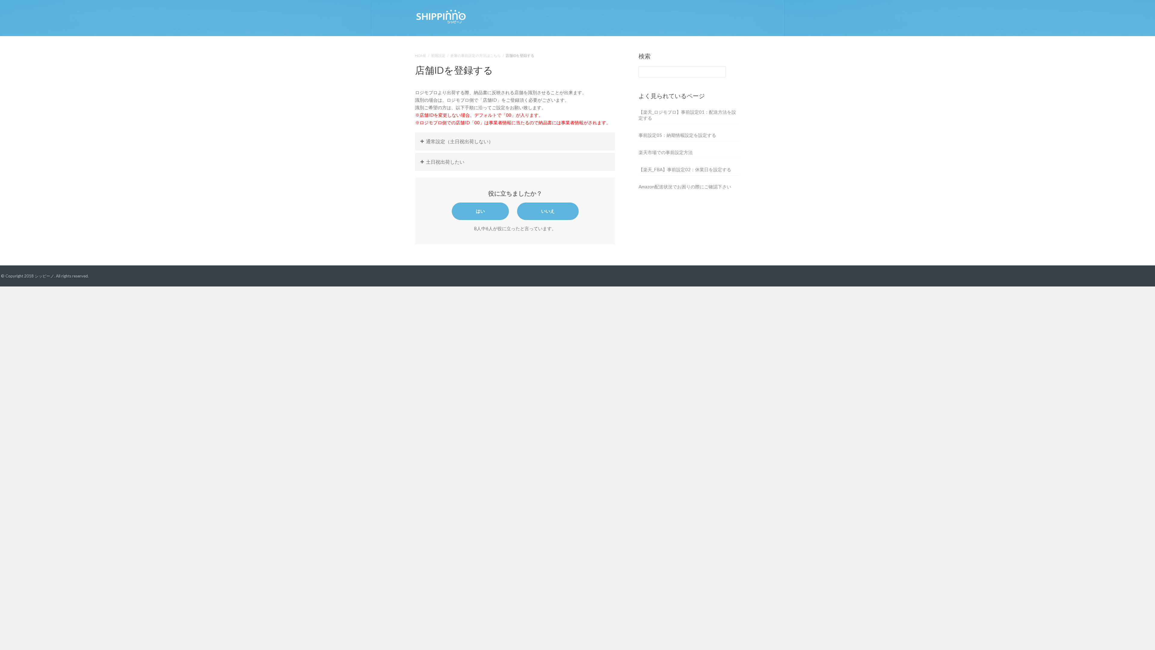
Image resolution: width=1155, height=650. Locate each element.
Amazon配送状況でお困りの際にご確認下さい (685, 186)
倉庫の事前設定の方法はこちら (475, 55)
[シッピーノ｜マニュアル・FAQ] (440, 15)
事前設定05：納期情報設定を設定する (677, 135)
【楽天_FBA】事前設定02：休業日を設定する (685, 169)
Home (420, 55)
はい (480, 211)
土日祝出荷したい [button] (445, 162)
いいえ (548, 211)
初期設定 (438, 55)
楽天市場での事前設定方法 (666, 152)
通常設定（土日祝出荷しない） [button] (459, 141)
